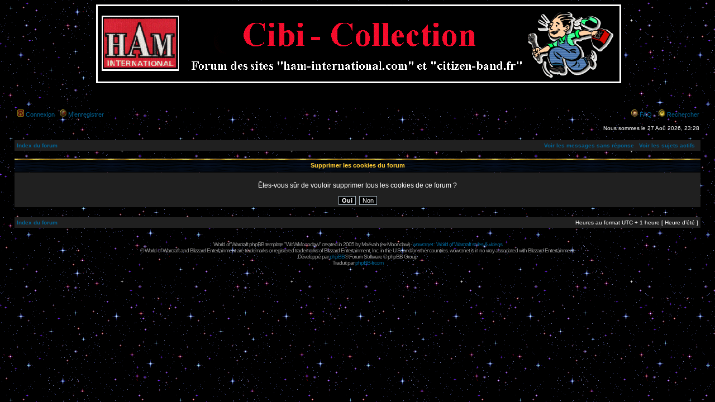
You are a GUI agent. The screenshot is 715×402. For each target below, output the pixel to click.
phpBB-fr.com (369, 263)
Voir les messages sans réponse (589, 145)
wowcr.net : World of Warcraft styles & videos (457, 244)
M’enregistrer (86, 114)
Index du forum (37, 145)
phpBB (337, 256)
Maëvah (370, 244)
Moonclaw (397, 244)
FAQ (646, 114)
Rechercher (683, 114)
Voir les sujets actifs (667, 145)
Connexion (40, 114)
